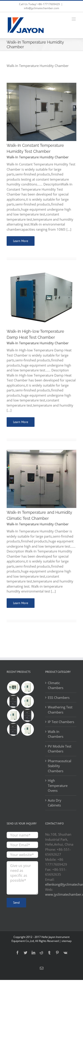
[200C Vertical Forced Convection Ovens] (27, 687)
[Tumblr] (49, 952)
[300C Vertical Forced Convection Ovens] (27, 701)
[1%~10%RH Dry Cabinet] (13, 729)
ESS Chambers (58, 697)
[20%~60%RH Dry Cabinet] (13, 701)
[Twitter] (25, 952)
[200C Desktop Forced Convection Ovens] (13, 687)
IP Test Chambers (61, 722)
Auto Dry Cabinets (54, 803)
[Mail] (41, 968)
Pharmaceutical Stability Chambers (59, 766)
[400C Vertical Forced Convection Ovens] (13, 715)
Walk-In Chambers (55, 734)
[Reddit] (41, 952)
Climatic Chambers (55, 685)
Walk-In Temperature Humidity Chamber (38, 157)
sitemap (66, 941)
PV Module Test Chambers (59, 749)
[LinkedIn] (33, 952)
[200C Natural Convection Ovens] (27, 729)
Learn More (20, 241)
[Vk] (65, 952)
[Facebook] (17, 952)
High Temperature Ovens (58, 785)
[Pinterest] (57, 952)
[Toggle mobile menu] (74, 19)
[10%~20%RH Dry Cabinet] (27, 715)
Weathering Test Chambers (60, 709)
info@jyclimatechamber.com (41, 8)
